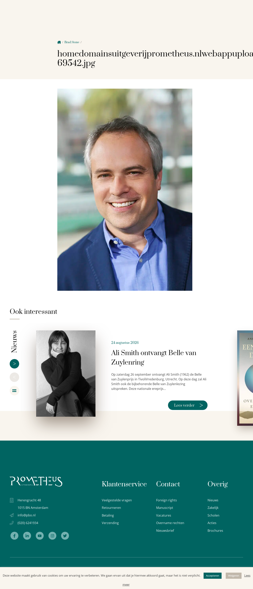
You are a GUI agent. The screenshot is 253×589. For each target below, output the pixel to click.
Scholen (213, 515)
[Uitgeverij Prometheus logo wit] (36, 481)
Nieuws (213, 500)
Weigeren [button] (233, 575)
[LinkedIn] (27, 536)
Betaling (108, 515)
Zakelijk (213, 508)
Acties (212, 523)
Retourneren (111, 508)
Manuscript (164, 508)
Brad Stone (71, 42)
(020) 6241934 (28, 523)
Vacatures (163, 515)
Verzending (110, 523)
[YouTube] (40, 536)
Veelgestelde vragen (117, 500)
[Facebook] (14, 536)
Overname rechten (170, 523)
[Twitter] (65, 536)
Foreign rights (166, 500)
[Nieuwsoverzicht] (14, 390)
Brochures (215, 530)
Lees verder (188, 405)
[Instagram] (52, 536)
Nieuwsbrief (165, 530)
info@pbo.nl (27, 515)
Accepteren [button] (212, 575)
